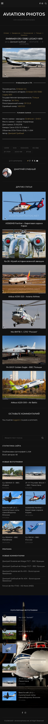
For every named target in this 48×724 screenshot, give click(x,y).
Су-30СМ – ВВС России (32, 538)
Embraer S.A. (21, 89)
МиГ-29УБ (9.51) (26, 631)
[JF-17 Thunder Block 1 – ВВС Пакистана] (35, 473)
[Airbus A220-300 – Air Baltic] (24, 385)
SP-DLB (27, 103)
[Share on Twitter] (34, 161)
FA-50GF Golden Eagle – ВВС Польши (24, 367)
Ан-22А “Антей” (26, 617)
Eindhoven (29, 119)
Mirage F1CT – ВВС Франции (32, 561)
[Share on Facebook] (32, 161)
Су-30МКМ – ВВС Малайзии (10, 538)
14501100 (21, 106)
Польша (35, 98)
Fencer (5, 586)
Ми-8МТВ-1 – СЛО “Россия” (24, 332)
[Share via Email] (37, 161)
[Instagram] (42, 3)
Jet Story (15, 100)
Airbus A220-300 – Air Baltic (24, 402)
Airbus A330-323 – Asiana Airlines (24, 297)
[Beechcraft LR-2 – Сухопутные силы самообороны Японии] (12, 498)
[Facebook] (39, 3)
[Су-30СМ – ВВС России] (35, 527)
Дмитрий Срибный (18, 42)
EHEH (38, 119)
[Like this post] (30, 161)
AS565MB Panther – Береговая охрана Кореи (34, 510)
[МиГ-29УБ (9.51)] (9, 634)
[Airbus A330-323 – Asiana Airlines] (24, 279)
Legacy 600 (7, 95)
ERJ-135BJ (36, 148)
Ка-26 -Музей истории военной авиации (24, 261)
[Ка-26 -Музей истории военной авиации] (24, 244)
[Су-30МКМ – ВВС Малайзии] (12, 527)
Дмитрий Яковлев (9, 561)
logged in (17, 420)
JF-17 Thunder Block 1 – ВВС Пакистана (35, 484)
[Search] (46, 3)
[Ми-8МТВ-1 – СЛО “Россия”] (24, 314)
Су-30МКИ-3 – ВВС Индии (11, 484)
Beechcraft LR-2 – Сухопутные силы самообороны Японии (10, 511)
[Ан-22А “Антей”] (9, 620)
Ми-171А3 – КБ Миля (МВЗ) (22, 586)
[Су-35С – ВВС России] (9, 648)
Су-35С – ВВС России (28, 645)
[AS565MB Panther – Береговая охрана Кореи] (24, 206)
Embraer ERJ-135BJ (34, 92)
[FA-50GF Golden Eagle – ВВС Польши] (24, 350)
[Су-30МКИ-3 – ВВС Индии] (12, 473)
